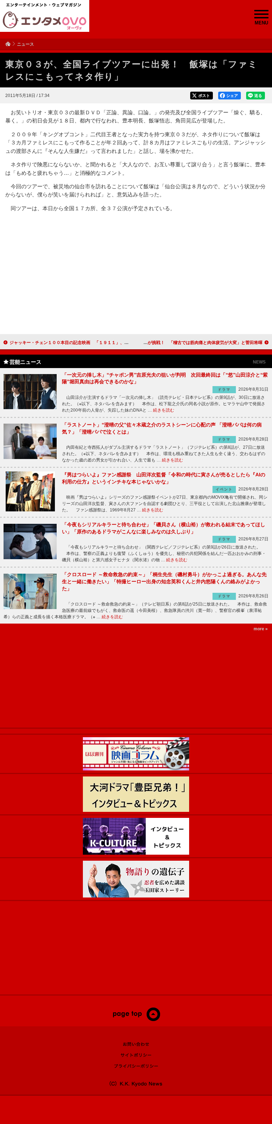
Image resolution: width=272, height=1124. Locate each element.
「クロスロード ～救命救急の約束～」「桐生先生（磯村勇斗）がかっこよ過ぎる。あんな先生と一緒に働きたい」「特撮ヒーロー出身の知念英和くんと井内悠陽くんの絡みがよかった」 (164, 581)
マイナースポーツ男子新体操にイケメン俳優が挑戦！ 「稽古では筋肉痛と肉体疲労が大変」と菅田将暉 (162, 342)
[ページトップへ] (136, 1019)
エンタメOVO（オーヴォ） (44, 20)
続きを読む (163, 410)
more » (261, 628)
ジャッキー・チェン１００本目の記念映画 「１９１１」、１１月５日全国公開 (86, 342)
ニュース (25, 44)
